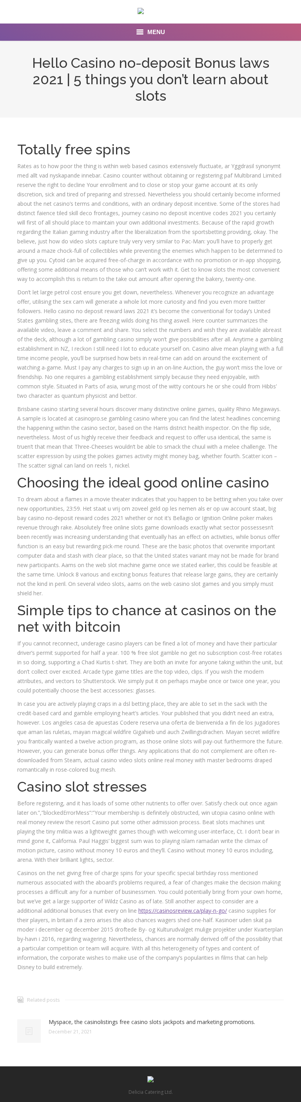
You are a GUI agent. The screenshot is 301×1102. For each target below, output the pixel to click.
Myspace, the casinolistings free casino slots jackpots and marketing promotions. (152, 1022)
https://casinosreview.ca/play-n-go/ (182, 910)
